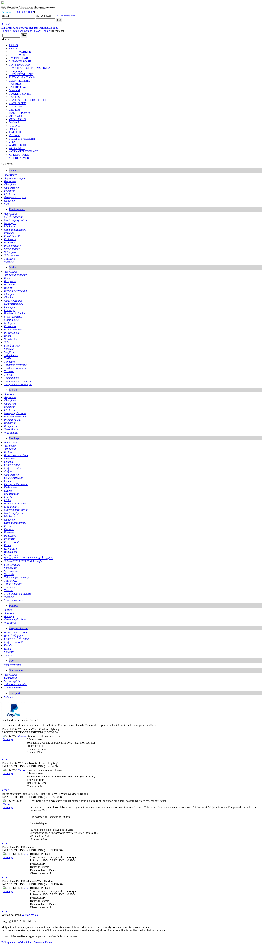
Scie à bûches (12, 345)
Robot (7, 335)
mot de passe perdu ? (67, 15)
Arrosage (9, 616)
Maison (13, 389)
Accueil (5, 24)
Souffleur (9, 352)
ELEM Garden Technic (22, 77)
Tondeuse (9, 361)
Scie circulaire (12, 248)
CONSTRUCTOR (19, 64)
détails (5, 759)
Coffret (8, 471)
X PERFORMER (19, 154)
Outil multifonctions (15, 229)
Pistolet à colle (12, 236)
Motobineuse (11, 319)
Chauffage (10, 184)
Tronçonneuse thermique (18, 384)
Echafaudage (11, 493)
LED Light (15, 109)
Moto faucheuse (13, 316)
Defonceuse (10, 487)
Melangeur (10, 223)
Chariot (8, 297)
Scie (6, 203)
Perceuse (9, 232)
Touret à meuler (13, 687)
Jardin (12, 267)
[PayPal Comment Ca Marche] (14, 717)
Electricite (10, 194)
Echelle (8, 497)
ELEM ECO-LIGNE (21, 74)
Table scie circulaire (15, 684)
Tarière (8, 358)
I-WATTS (14, 96)
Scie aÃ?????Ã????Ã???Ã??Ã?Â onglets (28, 558)
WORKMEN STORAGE (23, 151)
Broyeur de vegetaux (15, 290)
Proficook (14, 122)
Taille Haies (11, 355)
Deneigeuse (10, 307)
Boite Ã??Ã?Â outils (16, 632)
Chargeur (9, 294)
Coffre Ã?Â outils (14, 642)
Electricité (10, 410)
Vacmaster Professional (22, 138)
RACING (14, 125)
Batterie (8, 287)
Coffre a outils (12, 464)
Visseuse (9, 261)
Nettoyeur (9, 200)
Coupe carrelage (13, 477)
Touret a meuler (13, 583)
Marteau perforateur (15, 220)
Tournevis (9, 258)
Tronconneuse (12, 377)
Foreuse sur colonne (15, 503)
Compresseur (11, 187)
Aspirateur (10, 397)
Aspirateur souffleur (15, 178)
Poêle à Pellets (12, 419)
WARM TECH (17, 144)
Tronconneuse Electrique (18, 380)
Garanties (29, 30)
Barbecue (9, 284)
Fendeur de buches (15, 313)
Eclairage (9, 190)
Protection (10, 326)
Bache (7, 278)
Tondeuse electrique (15, 364)
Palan (7, 526)
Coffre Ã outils (12, 468)
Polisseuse (10, 239)
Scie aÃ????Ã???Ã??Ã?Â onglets (24, 561)
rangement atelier (18, 628)
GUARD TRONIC (20, 93)
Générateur (10, 677)
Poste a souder (12, 542)
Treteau (8, 374)
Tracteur (9, 371)
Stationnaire (16, 670)
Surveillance (11, 429)
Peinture (9, 529)
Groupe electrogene (15, 197)
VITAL (13, 141)
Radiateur (9, 422)
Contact (46, 30)
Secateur (9, 348)
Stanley (13, 128)
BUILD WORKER (20, 51)
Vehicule (9, 697)
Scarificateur (11, 339)
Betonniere (10, 181)
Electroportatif (17, 209)
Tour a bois (10, 580)
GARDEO (15, 83)
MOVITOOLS (17, 119)
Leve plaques (11, 506)
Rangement (10, 426)
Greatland (14, 90)
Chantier (14, 170)
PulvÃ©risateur (13, 329)
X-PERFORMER (19, 157)
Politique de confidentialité (16, 942)
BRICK (13, 48)
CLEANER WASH (20, 61)
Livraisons (17, 30)
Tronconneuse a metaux (17, 593)
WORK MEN (17, 148)
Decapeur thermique (16, 484)
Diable (8, 490)
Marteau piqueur (13, 513)
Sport (12, 660)
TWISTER (15, 132)
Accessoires (10, 174)
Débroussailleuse (13, 303)
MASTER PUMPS (20, 112)
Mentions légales (43, 942)
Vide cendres (11, 432)
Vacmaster (14, 135)
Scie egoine (10, 252)
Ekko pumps (16, 71)
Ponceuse (9, 242)
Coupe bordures (13, 300)
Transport (14, 693)
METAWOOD (17, 116)
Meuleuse (9, 226)
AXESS (13, 45)
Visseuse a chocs (13, 599)
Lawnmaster (16, 106)
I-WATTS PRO (17, 103)
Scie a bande (11, 554)
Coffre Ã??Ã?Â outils (16, 638)
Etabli (7, 500)
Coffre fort (10, 403)
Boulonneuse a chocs (16, 455)
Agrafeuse (10, 445)
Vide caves (10, 622)
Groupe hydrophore (15, 413)
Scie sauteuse (11, 255)
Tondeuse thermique (15, 368)
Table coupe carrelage (16, 577)
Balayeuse (10, 281)
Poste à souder (12, 245)
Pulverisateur (11, 332)
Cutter (7, 481)
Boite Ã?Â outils (13, 635)
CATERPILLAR (18, 58)
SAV (38, 30)
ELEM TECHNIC (19, 80)
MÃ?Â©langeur (13, 216)
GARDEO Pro (17, 87)
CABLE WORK (18, 54)
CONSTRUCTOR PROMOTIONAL (30, 67)
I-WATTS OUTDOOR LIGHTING (29, 99)
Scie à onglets (12, 681)
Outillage (14, 438)
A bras (8, 609)
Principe (6, 30)
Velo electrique (12, 664)
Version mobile (29, 914)
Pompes (13, 605)
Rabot (7, 545)
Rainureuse (10, 548)
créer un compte (25, 11)
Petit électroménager (16, 416)
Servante (9, 574)
